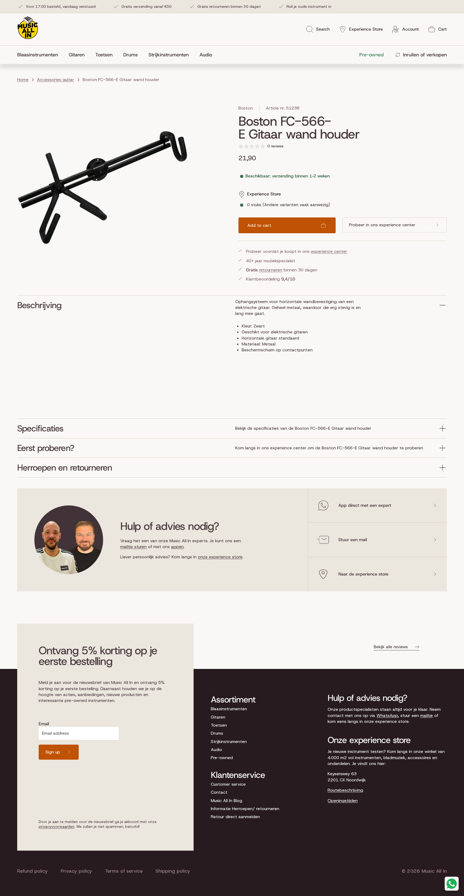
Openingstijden (343, 800)
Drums (217, 733)
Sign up (52, 752)
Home (22, 79)
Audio (216, 749)
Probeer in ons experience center (382, 225)
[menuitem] (40, 55)
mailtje (426, 715)
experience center (329, 251)
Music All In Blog (226, 800)
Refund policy (32, 871)
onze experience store (220, 557)
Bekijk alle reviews (391, 647)
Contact (219, 792)
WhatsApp (387, 715)
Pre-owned (222, 757)
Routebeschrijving (345, 790)
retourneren (270, 270)
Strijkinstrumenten (229, 741)
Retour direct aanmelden (235, 816)
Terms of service (124, 871)
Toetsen (219, 725)
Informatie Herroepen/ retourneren (245, 808)
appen (177, 546)
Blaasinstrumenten (229, 709)
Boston (245, 108)
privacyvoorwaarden (56, 826)
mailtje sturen (133, 546)
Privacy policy (76, 871)
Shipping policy (172, 871)
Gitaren (218, 717)
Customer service (228, 784)
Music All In (434, 871)
